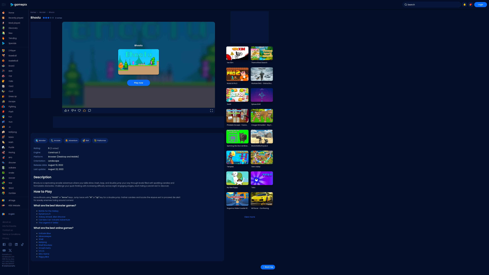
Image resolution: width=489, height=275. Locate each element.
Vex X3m (230, 62)
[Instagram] (10, 244)
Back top (269, 267)
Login (480, 4)
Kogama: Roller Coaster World (237, 208)
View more (249, 216)
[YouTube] (4, 250)
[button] (13, 12)
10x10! (229, 104)
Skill (87, 140)
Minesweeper (45, 236)
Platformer (101, 140)
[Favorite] (470, 4)
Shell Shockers (45, 245)
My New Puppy (232, 187)
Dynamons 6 (44, 213)
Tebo (253, 187)
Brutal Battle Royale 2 (259, 146)
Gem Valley (255, 167)
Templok (230, 167)
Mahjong (43, 242)
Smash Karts (45, 248)
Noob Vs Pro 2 (232, 83)
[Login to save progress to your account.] (84, 110)
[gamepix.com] (19, 5)
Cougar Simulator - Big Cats (262, 125)
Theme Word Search (259, 62)
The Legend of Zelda (48, 222)
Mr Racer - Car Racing (260, 208)
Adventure (73, 140)
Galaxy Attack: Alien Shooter (52, 216)
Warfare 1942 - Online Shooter (262, 83)
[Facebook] (4, 244)
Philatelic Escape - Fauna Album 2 (237, 125)
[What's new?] (464, 4)
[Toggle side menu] (3, 4)
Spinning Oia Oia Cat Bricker (237, 146)
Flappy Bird (44, 256)
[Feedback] (89, 110)
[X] (10, 250)
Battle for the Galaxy (48, 211)
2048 (41, 239)
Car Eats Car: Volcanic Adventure (54, 219)
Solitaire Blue (45, 233)
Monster (42, 12)
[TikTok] (22, 244)
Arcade (57, 140)
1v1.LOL (41, 251)
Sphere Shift (256, 104)
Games (33, 12)
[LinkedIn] (16, 244)
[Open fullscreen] (211, 110)
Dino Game (44, 253)
